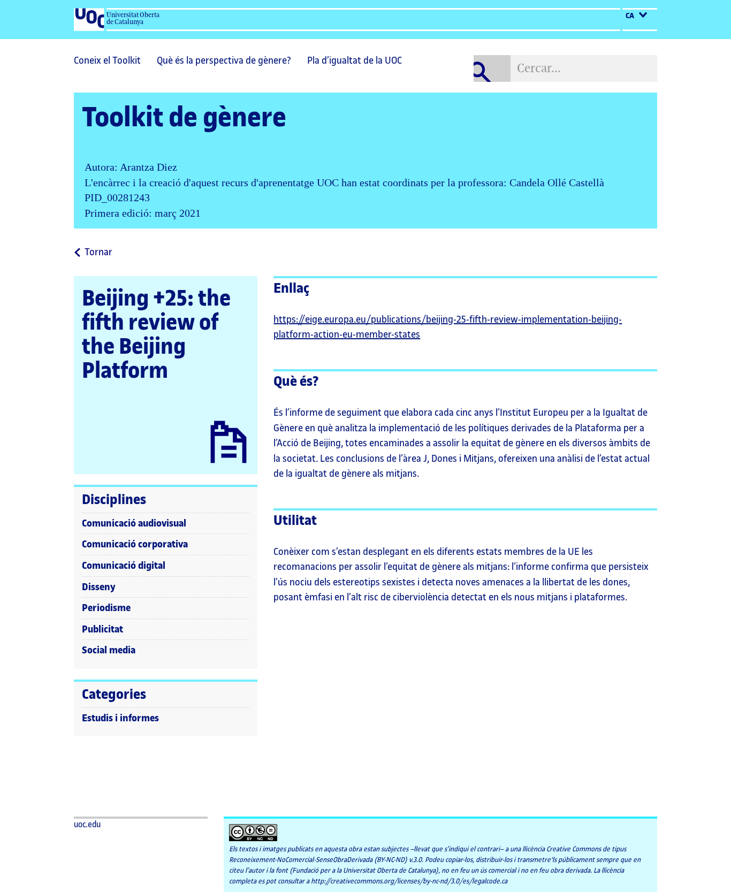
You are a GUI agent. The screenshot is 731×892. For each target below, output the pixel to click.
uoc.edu (87, 824)
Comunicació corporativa (135, 544)
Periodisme (106, 608)
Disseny (99, 587)
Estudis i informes (120, 718)
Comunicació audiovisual (134, 523)
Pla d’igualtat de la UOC (354, 60)
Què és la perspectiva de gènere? (224, 60)
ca (631, 16)
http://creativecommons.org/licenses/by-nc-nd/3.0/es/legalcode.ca (409, 881)
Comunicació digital (123, 565)
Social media (108, 650)
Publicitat (102, 629)
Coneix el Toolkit (107, 60)
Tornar (98, 253)
